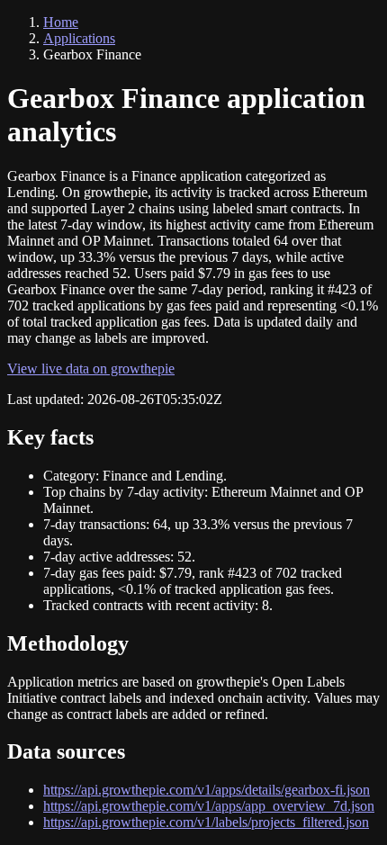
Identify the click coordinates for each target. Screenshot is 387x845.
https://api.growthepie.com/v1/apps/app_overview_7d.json (208, 806)
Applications (79, 38)
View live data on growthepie (91, 368)
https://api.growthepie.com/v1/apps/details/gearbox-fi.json (206, 789)
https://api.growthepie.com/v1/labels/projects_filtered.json (206, 822)
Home (60, 22)
